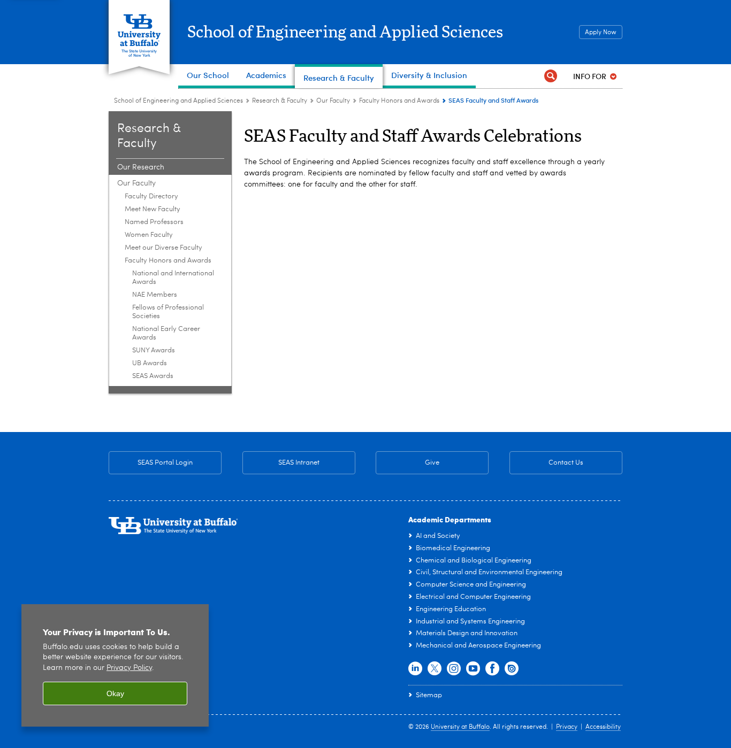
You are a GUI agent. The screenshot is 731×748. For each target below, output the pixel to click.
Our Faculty (333, 101)
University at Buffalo (460, 727)
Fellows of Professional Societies (168, 312)
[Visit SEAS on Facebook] (492, 669)
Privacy (566, 727)
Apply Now (600, 32)
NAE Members (154, 294)
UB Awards (149, 363)
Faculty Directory (151, 196)
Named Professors (154, 222)
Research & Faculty (279, 101)
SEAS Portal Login (165, 462)
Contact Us (546, 462)
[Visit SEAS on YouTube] (473, 669)
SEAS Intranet (280, 462)
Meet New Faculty (152, 209)
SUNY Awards (153, 350)
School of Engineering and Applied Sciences (345, 33)
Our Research (140, 167)
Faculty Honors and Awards (399, 101)
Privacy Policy (129, 668)
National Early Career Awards (166, 333)
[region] (115, 665)
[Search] (551, 76)
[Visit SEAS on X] (434, 669)
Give (432, 462)
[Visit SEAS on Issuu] (512, 669)
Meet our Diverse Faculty (163, 247)
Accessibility (603, 727)
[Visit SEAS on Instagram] (454, 669)
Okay (115, 693)
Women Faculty (149, 235)
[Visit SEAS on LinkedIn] (415, 669)
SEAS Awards (152, 376)
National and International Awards (173, 278)
